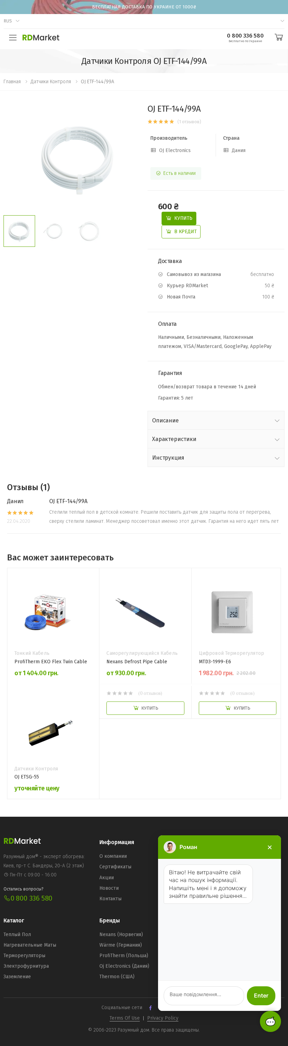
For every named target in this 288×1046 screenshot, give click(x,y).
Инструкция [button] (168, 457)
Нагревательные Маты (30, 945)
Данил (15, 501)
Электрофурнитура (26, 966)
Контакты (110, 899)
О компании (113, 856)
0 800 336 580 (31, 898)
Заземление (17, 977)
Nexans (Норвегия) (121, 935)
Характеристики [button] (174, 439)
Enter (261, 995)
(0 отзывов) (150, 692)
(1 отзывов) (189, 121)
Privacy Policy (162, 1018)
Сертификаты (115, 867)
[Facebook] (150, 1008)
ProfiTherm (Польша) (123, 956)
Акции (106, 878)
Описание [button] (165, 420)
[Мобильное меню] (13, 38)
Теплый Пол (17, 935)
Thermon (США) (117, 977)
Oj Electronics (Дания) (124, 966)
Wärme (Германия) (120, 945)
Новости (109, 888)
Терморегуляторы (24, 956)
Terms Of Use (125, 1018)
